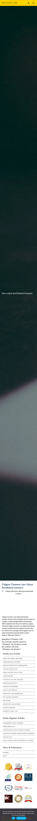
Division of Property (10, 686)
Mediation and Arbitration (13, 693)
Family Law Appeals (10, 690)
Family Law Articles (11, 653)
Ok (13, 818)
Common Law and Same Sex (13, 679)
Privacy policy (21, 818)
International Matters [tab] (11, 662)
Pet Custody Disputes (10, 697)
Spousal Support (9, 707)
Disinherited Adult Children (13, 723)
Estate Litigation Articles (14, 718)
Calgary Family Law (10, 669)
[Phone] (29, 3)
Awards (6, 752)
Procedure (7, 700)
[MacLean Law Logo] (9, 3)
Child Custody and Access (12, 672)
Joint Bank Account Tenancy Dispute (16, 730)
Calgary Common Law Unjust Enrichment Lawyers (17, 586)
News (5, 756)
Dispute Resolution (10, 683)
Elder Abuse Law (9, 726)
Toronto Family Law (10, 711)
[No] (35, 815)
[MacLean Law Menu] (33, 3)
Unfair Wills (7, 737)
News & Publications (12, 747)
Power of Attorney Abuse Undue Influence (18, 733)
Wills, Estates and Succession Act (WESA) (18, 740)
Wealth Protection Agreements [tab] (15, 665)
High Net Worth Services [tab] (12, 659)
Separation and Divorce (12, 704)
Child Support (8, 676)
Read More (5, 639)
